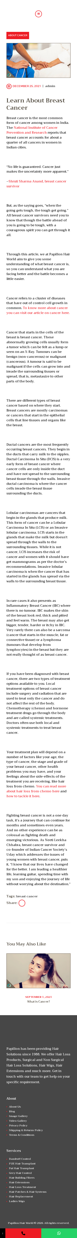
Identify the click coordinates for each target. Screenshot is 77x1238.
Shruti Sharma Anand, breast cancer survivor (36, 184)
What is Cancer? (38, 1001)
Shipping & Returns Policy (26, 1130)
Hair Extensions (19, 1182)
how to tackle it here (22, 796)
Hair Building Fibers (22, 1177)
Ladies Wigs (17, 1201)
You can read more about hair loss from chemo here (36, 789)
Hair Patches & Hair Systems (28, 1191)
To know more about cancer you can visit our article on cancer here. (38, 310)
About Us (15, 1106)
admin (50, 86)
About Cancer (17, 35)
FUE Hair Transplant (22, 1163)
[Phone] (23, 1233)
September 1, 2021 (38, 997)
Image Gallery (18, 1116)
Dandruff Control (20, 1159)
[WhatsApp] (59, 1233)
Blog (12, 1111)
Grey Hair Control (20, 1173)
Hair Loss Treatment (22, 1187)
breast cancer (27, 896)
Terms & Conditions (21, 1135)
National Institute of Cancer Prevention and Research (32, 130)
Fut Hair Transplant (21, 1168)
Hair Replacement (21, 1196)
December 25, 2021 (27, 86)
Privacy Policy (18, 1125)
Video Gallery (18, 1120)
